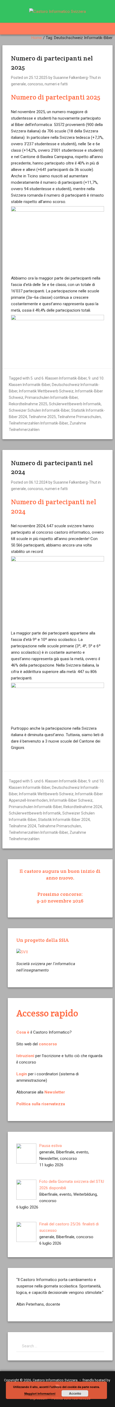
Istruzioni (25, 1055)
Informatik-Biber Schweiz (71, 800)
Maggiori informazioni (39, 1393)
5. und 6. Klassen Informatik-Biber (58, 378)
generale (18, 84)
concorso (35, 84)
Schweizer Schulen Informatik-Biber (39, 410)
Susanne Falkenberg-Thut (75, 77)
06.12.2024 (38, 482)
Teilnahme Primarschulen (79, 417)
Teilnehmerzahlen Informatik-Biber (38, 423)
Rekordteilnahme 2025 (28, 404)
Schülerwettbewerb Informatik (75, 404)
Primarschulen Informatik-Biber (51, 397)
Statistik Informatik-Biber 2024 (64, 819)
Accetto (75, 1393)
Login (21, 1074)
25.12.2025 (38, 77)
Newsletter (54, 1092)
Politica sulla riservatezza (40, 1104)
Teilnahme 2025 (42, 417)
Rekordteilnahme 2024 (82, 807)
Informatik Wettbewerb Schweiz (46, 391)
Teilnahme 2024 (22, 826)
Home (36, 37)
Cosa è (22, 1032)
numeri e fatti (56, 84)
